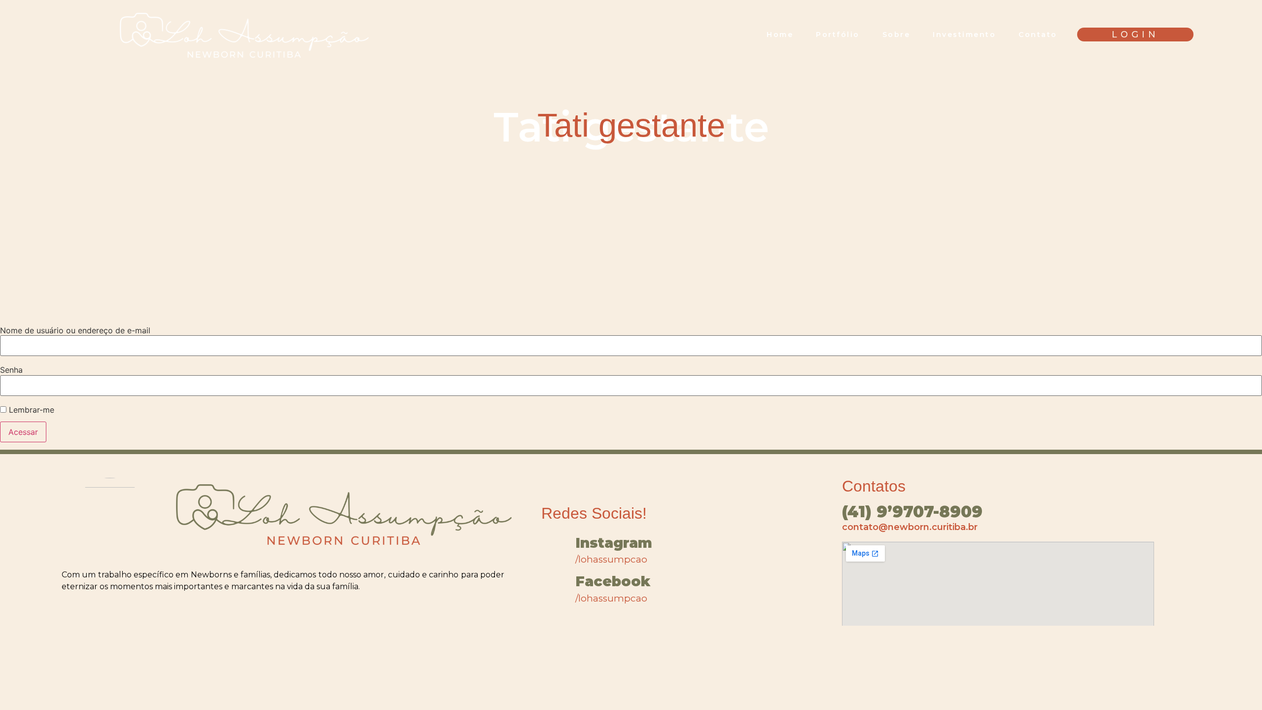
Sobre (896, 34)
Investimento (964, 34)
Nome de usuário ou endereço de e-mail (75, 330)
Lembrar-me (30, 410)
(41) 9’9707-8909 (912, 511)
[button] (1135, 34)
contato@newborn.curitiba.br (910, 527)
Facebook (612, 581)
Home (780, 34)
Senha (11, 370)
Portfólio (838, 34)
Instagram (613, 542)
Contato (1037, 34)
